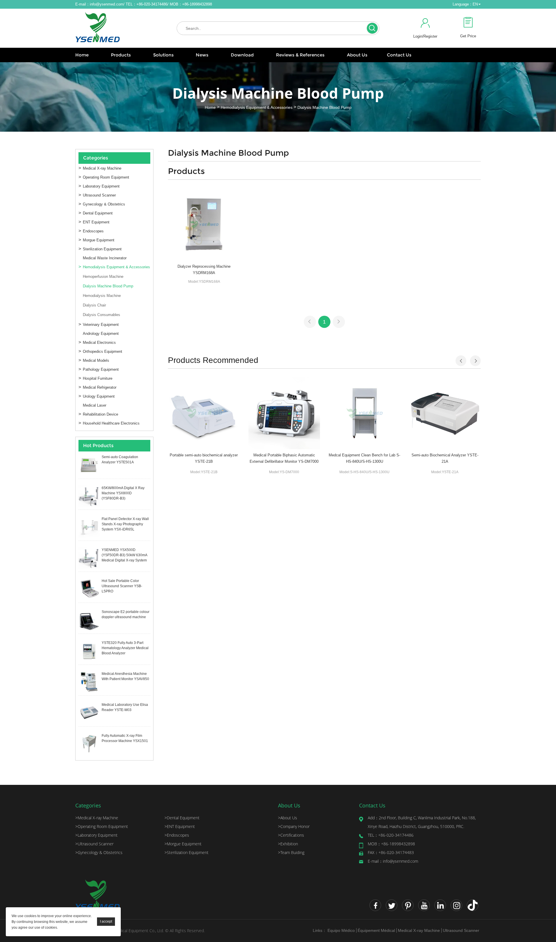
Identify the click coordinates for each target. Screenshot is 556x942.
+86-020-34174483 (391, 852)
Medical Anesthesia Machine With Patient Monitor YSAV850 (125, 676)
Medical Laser (94, 405)
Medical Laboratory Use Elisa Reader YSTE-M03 (125, 707)
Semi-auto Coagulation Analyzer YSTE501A (120, 459)
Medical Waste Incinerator (105, 258)
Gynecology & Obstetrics (104, 204)
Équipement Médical (376, 930)
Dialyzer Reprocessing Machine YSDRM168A (204, 269)
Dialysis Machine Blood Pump (324, 107)
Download (242, 55)
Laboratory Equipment (101, 186)
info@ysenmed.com (106, 4)
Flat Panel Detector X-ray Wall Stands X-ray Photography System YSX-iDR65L (125, 524)
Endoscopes (93, 231)
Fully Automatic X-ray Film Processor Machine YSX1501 (125, 738)
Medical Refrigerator (99, 387)
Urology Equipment (99, 396)
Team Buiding (291, 852)
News (202, 55)
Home (82, 55)
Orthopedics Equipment (102, 351)
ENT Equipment (96, 222)
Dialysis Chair (94, 305)
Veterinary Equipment (101, 324)
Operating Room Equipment (106, 177)
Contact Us (399, 55)
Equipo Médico (341, 930)
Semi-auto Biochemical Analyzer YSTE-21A (444, 458)
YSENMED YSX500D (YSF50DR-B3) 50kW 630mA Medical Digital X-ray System (124, 555)
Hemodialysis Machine (102, 295)
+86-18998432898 (391, 843)
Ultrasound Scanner (99, 195)
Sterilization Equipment (102, 249)
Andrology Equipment (101, 333)
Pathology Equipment (101, 369)
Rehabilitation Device (100, 414)
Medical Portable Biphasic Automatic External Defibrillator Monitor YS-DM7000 (284, 458)
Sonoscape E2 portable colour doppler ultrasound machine (125, 614)
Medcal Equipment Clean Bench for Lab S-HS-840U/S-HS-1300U (364, 458)
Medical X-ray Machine (102, 168)
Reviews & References (300, 55)
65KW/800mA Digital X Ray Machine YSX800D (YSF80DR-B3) (123, 493)
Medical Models (96, 360)
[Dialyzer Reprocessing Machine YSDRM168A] (204, 224)
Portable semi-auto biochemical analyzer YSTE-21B (204, 458)
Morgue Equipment (98, 240)
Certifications (291, 835)
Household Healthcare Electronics (111, 423)
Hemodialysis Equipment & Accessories (256, 107)
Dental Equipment (98, 213)
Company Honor (294, 826)
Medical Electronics (99, 342)
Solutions (163, 55)
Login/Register (425, 36)
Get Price (468, 36)
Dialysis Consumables (101, 315)
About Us (357, 55)
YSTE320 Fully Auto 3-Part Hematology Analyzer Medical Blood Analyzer (125, 648)
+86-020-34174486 (391, 835)
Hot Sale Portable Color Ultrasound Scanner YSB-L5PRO (122, 586)
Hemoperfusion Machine (103, 276)
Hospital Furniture (97, 378)
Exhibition (288, 843)
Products (121, 55)
